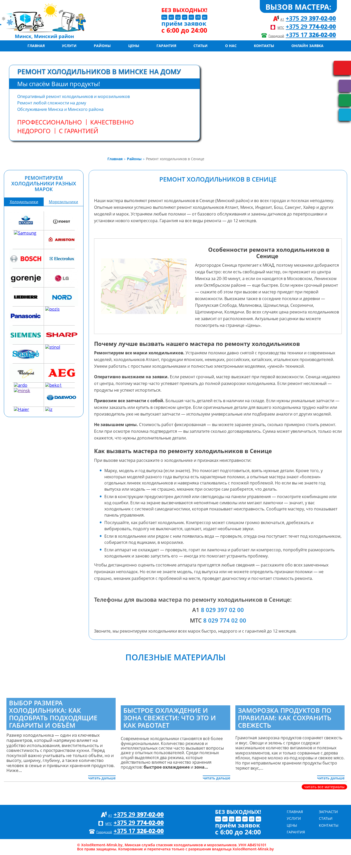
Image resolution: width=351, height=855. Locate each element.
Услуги (69, 45)
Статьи (200, 45)
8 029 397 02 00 (222, 610)
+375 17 (311, 35)
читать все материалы (324, 786)
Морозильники (63, 202)
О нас (231, 45)
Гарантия (166, 45)
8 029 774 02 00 (224, 620)
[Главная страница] (61, 20)
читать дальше (102, 778)
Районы (102, 45)
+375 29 (311, 18)
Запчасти (328, 811)
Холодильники (24, 202)
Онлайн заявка (307, 45)
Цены (133, 45)
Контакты (264, 45)
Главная (36, 45)
